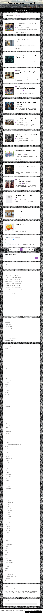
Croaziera (9, 496)
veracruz (22, 593)
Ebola (7, 540)
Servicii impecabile (8, 544)
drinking (6, 392)
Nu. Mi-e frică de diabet (37, 612)
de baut (6, 384)
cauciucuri (8, 528)
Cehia (7, 454)
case (6, 364)
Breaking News (19, 237)
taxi (5, 593)
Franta (7, 462)
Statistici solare (20, 224)
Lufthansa (25, 591)
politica (13, 592)
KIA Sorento (8, 530)
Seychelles (9, 522)
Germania (6, 591)
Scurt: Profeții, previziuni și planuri (15, 275)
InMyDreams (8, 468)
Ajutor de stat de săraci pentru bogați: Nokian (26, 57)
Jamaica (9, 508)
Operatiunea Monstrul (23, 9)
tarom (7, 482)
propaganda (9, 429)
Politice (6, 440)
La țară (7, 372)
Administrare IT (7, 350)
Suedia (7, 480)
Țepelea (6, 568)
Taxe (6, 554)
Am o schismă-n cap (13, 291)
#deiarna (6, 588)
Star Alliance (8, 423)
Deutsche (8, 370)
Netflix (29, 591)
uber (15, 593)
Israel (6, 417)
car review (29, 588)
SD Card (7, 564)
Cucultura (7, 376)
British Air (6, 360)
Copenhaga (33, 588)
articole (18, 165)
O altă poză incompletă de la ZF (25, 151)
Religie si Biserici (9, 374)
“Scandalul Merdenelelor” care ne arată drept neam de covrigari (21, 301)
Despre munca (9, 458)
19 (30, 249)
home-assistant (9, 560)
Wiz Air (7, 548)
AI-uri (7, 378)
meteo (8, 438)
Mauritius (9, 516)
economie (18, 54)
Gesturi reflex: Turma (23, 239)
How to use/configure (10, 574)
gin (6, 386)
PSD (16, 592)
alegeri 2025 (11, 588)
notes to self (7, 425)
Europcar (7, 460)
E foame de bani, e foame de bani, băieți (25, 103)
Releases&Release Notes (11, 576)
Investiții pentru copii (23, 181)
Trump (12, 593)
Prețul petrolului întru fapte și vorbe (26, 73)
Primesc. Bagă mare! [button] (29, 612)
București (21, 588)
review (6, 536)
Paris (8, 464)
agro (9, 436)
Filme (6, 402)
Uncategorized (7, 578)
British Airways (9, 450)
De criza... (18, 116)
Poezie (7, 382)
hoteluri (7, 466)
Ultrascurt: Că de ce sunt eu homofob (16, 310)
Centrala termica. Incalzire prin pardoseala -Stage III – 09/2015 (18, 334)
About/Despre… (14, 9)
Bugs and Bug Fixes (9, 572)
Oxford (10, 592)
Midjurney (9, 380)
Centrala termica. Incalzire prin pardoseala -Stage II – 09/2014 (18, 332)
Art (5, 354)
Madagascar (9, 510)
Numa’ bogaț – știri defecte (25, 167)
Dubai (8, 498)
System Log (8, 566)
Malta (8, 514)
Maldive (8, 512)
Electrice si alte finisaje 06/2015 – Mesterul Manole (16, 336)
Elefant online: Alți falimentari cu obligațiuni (26, 135)
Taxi (7, 546)
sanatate (6, 538)
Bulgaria (7, 452)
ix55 (12, 591)
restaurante (8, 476)
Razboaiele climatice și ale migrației (14, 444)
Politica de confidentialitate (21, 10)
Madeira (7, 472)
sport (6, 550)
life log (7, 433)
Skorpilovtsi (28, 592)
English (6, 400)
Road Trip (8, 478)
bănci (25, 588)
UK (6, 484)
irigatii (6, 415)
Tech (6, 556)
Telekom (8, 593)
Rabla (6, 524)
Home (9, 9)
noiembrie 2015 (34, 591)
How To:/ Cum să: (32, 9)
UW (19, 593)
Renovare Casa (9, 328)
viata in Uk (26, 593)
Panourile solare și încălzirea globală (25, 24)
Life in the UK (20, 591)
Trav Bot (6, 570)
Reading (8, 486)
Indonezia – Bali (10, 502)
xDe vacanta (8, 488)
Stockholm (33, 592)
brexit (18, 588)
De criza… (6, 388)
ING (9, 591)
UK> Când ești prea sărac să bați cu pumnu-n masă (25, 119)
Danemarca (8, 456)
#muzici (6, 348)
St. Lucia (6, 552)
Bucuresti (8, 368)
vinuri (6, 580)
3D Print (7, 558)
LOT (7, 470)
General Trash (7, 406)
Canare (8, 494)
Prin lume (6, 446)
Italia (8, 506)
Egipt (8, 500)
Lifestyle (7, 542)
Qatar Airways (8, 474)
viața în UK (31, 593)
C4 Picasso (7, 362)
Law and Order (7, 419)
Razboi (7, 442)
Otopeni (6, 592)
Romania (9, 520)
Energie (7, 398)
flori (5, 404)
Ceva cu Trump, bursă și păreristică (24, 40)
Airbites (7, 413)
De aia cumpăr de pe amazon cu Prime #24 (26, 196)
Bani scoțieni (20, 211)
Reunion (8, 518)
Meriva (7, 532)
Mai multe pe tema (21, 613)
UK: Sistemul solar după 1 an (25, 88)
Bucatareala (8, 431)
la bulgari (15, 591)
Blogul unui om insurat (21, 3)
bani (15, 588)
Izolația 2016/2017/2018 (11, 338)
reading (19, 592)
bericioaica (7, 356)
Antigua (6, 352)
